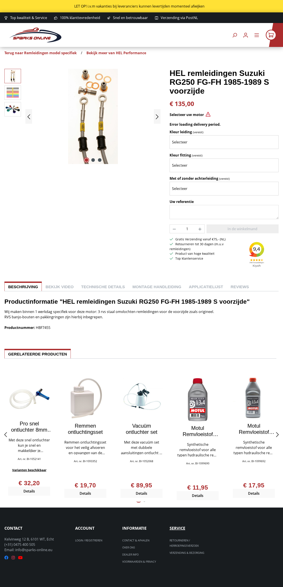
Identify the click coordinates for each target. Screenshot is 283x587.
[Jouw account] (245, 35)
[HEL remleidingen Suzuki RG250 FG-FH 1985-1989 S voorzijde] (93, 116)
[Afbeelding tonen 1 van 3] (86, 160)
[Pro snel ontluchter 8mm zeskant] (29, 397)
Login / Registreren (88, 540)
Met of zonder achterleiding (200, 178)
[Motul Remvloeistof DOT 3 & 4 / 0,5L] (198, 399)
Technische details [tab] (103, 287)
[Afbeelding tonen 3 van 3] (99, 160)
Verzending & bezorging (187, 553)
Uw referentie (182, 201)
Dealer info (130, 554)
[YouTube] (20, 558)
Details (29, 491)
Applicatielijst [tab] (206, 287)
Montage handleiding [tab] (156, 287)
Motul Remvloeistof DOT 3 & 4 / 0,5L (198, 431)
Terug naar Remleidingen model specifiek (40, 52)
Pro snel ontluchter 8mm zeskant (29, 427)
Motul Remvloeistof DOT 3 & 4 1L (254, 429)
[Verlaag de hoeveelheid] (174, 228)
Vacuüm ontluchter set (141, 429)
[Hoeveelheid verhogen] (200, 228)
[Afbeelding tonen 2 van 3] (93, 160)
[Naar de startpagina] (35, 35)
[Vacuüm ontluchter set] (141, 398)
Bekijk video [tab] (60, 287)
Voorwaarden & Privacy (139, 562)
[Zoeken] (234, 35)
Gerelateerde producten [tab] (37, 354)
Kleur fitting (186, 155)
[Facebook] (6, 558)
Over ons (128, 547)
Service (177, 528)
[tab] (23, 286)
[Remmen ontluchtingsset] (85, 398)
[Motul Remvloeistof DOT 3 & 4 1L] (254, 398)
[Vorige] (28, 116)
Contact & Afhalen (135, 540)
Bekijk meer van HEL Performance (116, 52)
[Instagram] (13, 558)
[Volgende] (157, 116)
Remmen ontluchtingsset (85, 429)
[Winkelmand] (274, 35)
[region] (141, 6)
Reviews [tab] (240, 287)
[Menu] (256, 35)
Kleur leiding (186, 131)
